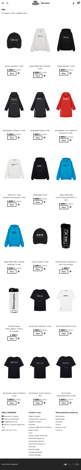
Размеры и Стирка (35, 422)
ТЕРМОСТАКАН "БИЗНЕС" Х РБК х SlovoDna (66, 263)
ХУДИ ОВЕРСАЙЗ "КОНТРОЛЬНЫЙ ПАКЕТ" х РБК (66, 197)
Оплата (58, 424)
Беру (12, 73)
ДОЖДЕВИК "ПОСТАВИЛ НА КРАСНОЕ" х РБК (66, 132)
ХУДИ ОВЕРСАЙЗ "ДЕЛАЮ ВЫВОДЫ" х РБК (14, 263)
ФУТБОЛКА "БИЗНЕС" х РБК (40, 326)
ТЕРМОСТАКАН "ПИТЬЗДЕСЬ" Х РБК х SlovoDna (14, 328)
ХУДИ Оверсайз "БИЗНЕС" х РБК (40, 67)
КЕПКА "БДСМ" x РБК (40, 262)
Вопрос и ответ (61, 427)
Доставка (59, 422)
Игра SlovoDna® (34, 449)
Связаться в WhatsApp (11, 419)
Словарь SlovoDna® (35, 452)
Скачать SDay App (35, 455)
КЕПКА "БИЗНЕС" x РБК (14, 66)
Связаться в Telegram (10, 416)
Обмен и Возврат (34, 416)
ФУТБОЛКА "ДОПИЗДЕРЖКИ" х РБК (66, 394)
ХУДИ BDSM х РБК (40, 195)
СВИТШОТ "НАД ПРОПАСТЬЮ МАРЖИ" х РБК (14, 196)
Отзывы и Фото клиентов (37, 419)
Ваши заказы (60, 419)
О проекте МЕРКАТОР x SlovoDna (40, 427)
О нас (30, 433)
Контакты (59, 430)
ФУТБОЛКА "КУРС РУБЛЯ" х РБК (40, 394)
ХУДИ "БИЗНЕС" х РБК (66, 66)
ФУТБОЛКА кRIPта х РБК (66, 326)
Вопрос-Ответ (34, 430)
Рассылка (32, 424)
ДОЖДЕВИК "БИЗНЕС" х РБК (14, 130)
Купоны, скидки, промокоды (38, 435)
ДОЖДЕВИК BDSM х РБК (40, 130)
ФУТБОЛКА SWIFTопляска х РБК (14, 394)
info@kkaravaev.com (10, 422)
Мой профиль (60, 416)
